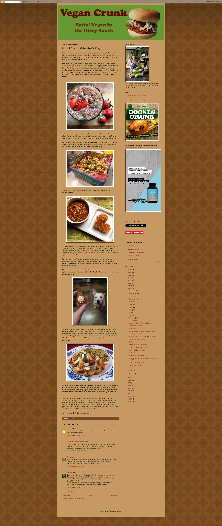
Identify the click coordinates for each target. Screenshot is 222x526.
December (132, 291)
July (130, 304)
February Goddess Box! (136, 355)
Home (90, 495)
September (132, 299)
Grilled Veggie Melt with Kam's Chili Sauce (142, 331)
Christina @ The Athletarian (76, 441)
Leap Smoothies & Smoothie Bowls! (140, 323)
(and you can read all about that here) (103, 55)
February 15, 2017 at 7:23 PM (76, 487)
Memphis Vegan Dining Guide (136, 95)
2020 (129, 280)
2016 (129, 377)
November (132, 294)
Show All (158, 261)
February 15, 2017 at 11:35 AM (76, 451)
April (130, 312)
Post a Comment (70, 491)
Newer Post (66, 495)
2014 (129, 383)
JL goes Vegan (132, 259)
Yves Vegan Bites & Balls (137, 334)
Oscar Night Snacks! (135, 326)
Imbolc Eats (132, 368)
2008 (129, 399)
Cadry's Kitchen (133, 249)
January (132, 374)
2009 (129, 396)
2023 (129, 272)
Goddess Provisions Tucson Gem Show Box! (143, 336)
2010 (129, 393)
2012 (129, 388)
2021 (129, 278)
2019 (129, 283)
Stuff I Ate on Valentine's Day (138, 347)
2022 (129, 275)
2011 (129, 391)
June (131, 307)
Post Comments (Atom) (77, 499)
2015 (129, 380)
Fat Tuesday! (133, 320)
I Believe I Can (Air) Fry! (136, 362)
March (131, 315)
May (130, 310)
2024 (129, 270)
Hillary (69, 428)
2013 (129, 385)
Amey (69, 457)
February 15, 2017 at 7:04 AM (76, 435)
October (131, 296)
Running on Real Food (135, 256)
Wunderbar (70, 68)
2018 (129, 286)
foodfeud (70, 472)
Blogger (119, 511)
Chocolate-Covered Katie (136, 252)
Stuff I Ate (132, 328)
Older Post (114, 495)
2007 (129, 402)
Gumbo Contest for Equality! (137, 339)
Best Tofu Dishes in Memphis (138, 344)
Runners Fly (132, 246)
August (131, 302)
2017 (129, 288)
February (132, 318)
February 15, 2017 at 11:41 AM (76, 466)
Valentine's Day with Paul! (137, 350)
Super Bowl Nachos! (135, 365)
